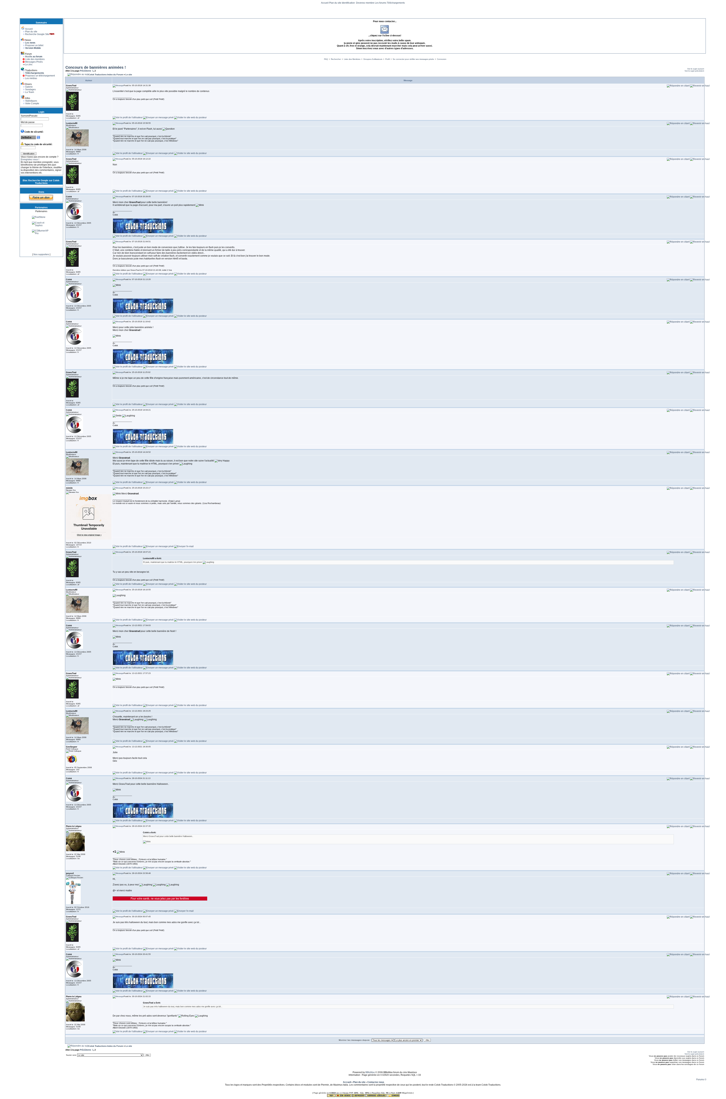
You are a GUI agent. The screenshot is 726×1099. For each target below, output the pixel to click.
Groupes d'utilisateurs (372, 59)
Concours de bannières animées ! (95, 67)
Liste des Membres (352, 59)
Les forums (380, 3)
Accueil (325, 3)
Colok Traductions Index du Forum (105, 74)
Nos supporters (41, 254)
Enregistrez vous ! (30, 159)
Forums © (701, 1079)
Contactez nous (375, 1082)
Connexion (441, 59)
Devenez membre (365, 3)
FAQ (326, 59)
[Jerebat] (37, 217)
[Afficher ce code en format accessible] (38, 138)
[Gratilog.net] (39, 223)
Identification (348, 3)
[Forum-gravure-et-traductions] (41, 242)
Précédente (85, 71)
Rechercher (336, 59)
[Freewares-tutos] (41, 231)
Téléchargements (396, 3)
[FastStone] (38, 247)
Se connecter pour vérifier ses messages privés (413, 59)
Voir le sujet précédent (694, 71)
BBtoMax (370, 1072)
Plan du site (335, 3)
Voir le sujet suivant (695, 69)
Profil (387, 59)
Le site (128, 74)
